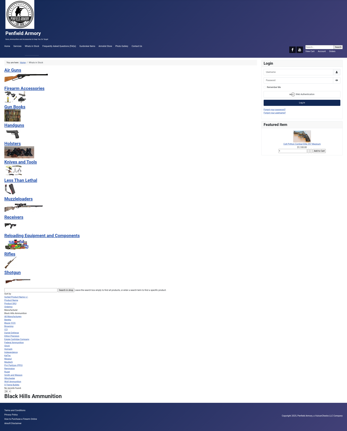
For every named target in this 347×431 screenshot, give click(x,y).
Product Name (11, 300)
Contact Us (137, 46)
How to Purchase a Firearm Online (20, 419)
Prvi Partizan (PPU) (13, 365)
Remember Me (274, 87)
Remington (9, 368)
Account (322, 51)
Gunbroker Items (87, 46)
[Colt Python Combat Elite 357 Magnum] (302, 136)
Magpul (8, 359)
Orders (332, 51)
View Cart (309, 51)
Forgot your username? (275, 113)
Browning (8, 326)
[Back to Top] (342, 426)
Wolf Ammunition (12, 381)
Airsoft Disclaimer (12, 423)
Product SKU (10, 303)
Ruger (7, 372)
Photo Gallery (121, 46)
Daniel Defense (11, 333)
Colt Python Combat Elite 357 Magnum (302, 144)
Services (17, 46)
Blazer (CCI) (10, 323)
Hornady (8, 349)
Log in (302, 102)
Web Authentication (304, 94)
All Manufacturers (12, 316)
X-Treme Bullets (11, 385)
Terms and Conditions (14, 410)
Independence (11, 352)
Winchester (9, 378)
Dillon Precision (11, 336)
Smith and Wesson (13, 375)
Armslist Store (105, 46)
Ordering (8, 306)
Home (7, 46)
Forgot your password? (275, 109)
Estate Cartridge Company (16, 339)
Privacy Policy (11, 414)
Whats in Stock (32, 46)
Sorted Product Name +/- (16, 297)
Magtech (8, 362)
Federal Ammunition (14, 342)
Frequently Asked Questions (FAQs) (59, 46)
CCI (6, 329)
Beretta (7, 320)
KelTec (7, 355)
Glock (7, 346)
